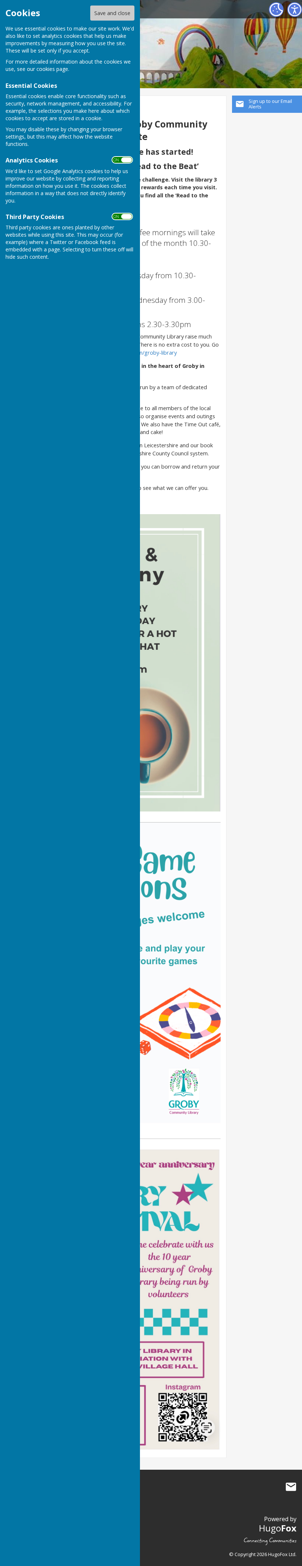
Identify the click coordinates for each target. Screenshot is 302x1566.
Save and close (112, 13)
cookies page (52, 68)
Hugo (277, 1528)
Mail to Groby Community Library (290, 1486)
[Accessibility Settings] (294, 9)
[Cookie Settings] (276, 9)
